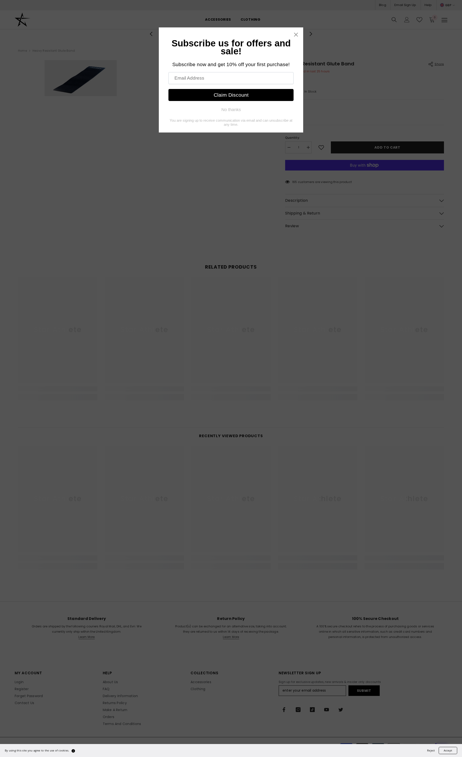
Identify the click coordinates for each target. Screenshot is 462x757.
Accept (448, 750)
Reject (431, 750)
